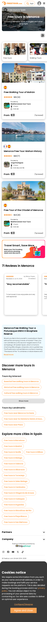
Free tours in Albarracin (14, 469)
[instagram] (3, 551)
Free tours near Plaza (13, 425)
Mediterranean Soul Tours (21, 104)
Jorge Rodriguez (17, 163)
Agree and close (23, 610)
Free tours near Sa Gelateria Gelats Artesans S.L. (24, 419)
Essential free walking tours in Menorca (21, 381)
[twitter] (17, 551)
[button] (14, 51)
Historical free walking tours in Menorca (21, 387)
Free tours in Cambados (14, 487)
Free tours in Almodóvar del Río (17, 510)
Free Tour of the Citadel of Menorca (23, 210)
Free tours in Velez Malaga (15, 481)
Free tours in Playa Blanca (15, 516)
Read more (8, 354)
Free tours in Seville (12, 452)
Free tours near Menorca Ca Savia (19, 413)
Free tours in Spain (17, 10)
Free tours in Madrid (13, 446)
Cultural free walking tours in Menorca (21, 393)
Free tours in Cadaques (14, 499)
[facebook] (8, 551)
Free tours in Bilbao (34, 452)
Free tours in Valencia (13, 463)
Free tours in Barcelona (14, 440)
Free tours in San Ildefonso (15, 522)
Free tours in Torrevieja (14, 475)
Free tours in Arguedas (14, 504)
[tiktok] (22, 551)
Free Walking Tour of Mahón (19, 92)
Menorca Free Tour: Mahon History (23, 151)
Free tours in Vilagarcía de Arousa (19, 493)
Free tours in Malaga (13, 458)
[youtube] (13, 551)
